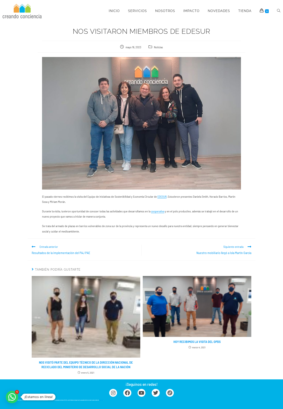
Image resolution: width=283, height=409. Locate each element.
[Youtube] (141, 393)
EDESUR (162, 196)
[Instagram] (113, 393)
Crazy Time (101, 400)
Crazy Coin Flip (51, 400)
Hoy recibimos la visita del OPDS (197, 342)
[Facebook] (127, 393)
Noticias (158, 47)
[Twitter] (156, 393)
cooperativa (157, 211)
